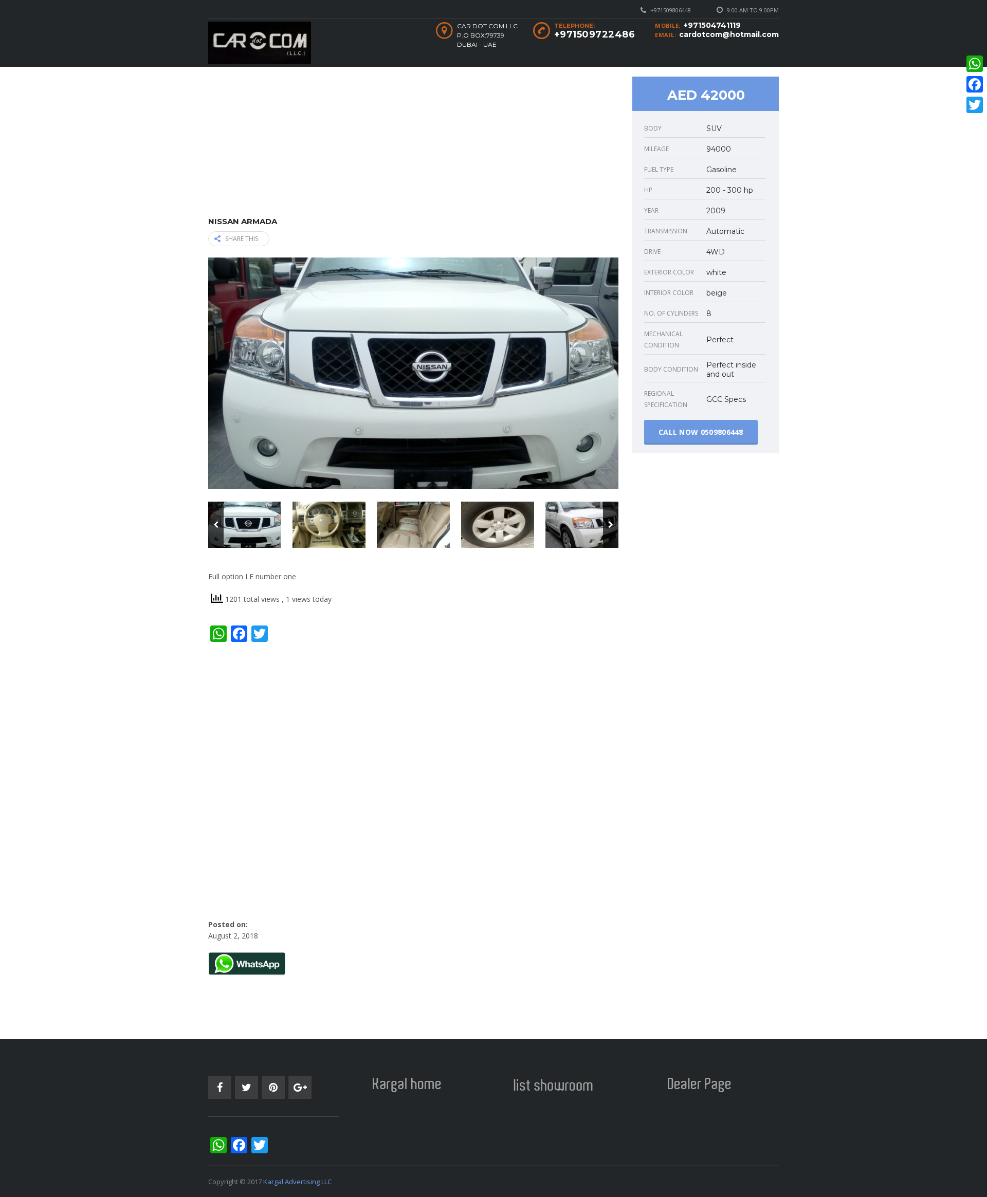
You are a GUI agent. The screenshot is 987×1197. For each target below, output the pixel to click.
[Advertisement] (413, 145)
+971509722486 (594, 34)
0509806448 (722, 432)
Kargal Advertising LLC (297, 1181)
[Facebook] (974, 84)
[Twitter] (974, 105)
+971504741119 (712, 25)
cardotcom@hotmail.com (729, 34)
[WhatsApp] (974, 63)
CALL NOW (701, 432)
